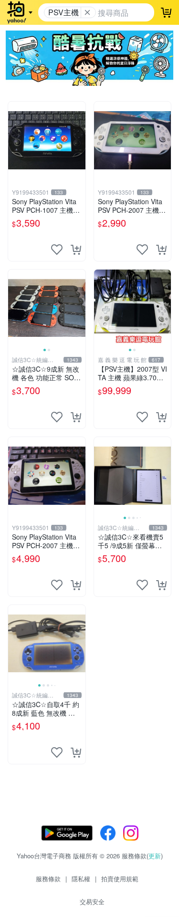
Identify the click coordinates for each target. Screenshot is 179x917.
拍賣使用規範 (119, 878)
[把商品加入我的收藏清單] (57, 249)
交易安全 (92, 901)
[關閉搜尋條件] (87, 12)
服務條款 (48, 878)
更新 (154, 855)
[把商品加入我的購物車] (76, 249)
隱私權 (81, 878)
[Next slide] (79, 308)
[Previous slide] (14, 308)
